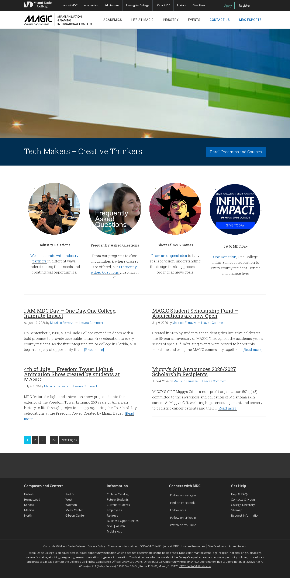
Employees (114, 510)
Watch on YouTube (183, 525)
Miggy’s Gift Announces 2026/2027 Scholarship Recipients (194, 372)
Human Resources (193, 546)
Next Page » (69, 440)
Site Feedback (217, 546)
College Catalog (117, 494)
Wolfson (71, 505)
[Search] (261, 4)
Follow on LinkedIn (183, 518)
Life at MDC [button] (163, 5)
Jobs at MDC (171, 546)
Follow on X (178, 510)
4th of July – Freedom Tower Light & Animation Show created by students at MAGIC (72, 374)
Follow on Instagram (184, 495)
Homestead (32, 499)
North (28, 515)
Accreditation (237, 546)
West (68, 499)
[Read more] (94, 349)
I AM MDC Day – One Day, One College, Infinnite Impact (70, 313)
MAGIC (58, 19)
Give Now (199, 5)
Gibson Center (75, 515)
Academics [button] (91, 5)
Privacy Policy (96, 546)
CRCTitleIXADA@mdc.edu (195, 566)
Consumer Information (122, 546)
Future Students (118, 499)
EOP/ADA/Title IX (150, 546)
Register (244, 5)
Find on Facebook (182, 503)
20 (54, 440)
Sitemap (236, 510)
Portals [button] (181, 5)
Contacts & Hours (243, 499)
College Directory (243, 505)
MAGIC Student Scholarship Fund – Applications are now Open (195, 313)
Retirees (112, 515)
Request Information (245, 515)
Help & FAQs (240, 494)
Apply (228, 5)
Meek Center (74, 510)
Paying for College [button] (137, 5)
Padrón (70, 494)
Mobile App (114, 531)
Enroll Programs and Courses (236, 151)
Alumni (120, 526)
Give (110, 526)
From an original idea (169, 255)
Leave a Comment (91, 322)
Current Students (118, 505)
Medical (29, 510)
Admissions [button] (111, 5)
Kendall (29, 505)
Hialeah (29, 494)
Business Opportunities (123, 521)
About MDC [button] (70, 5)
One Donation (224, 257)
